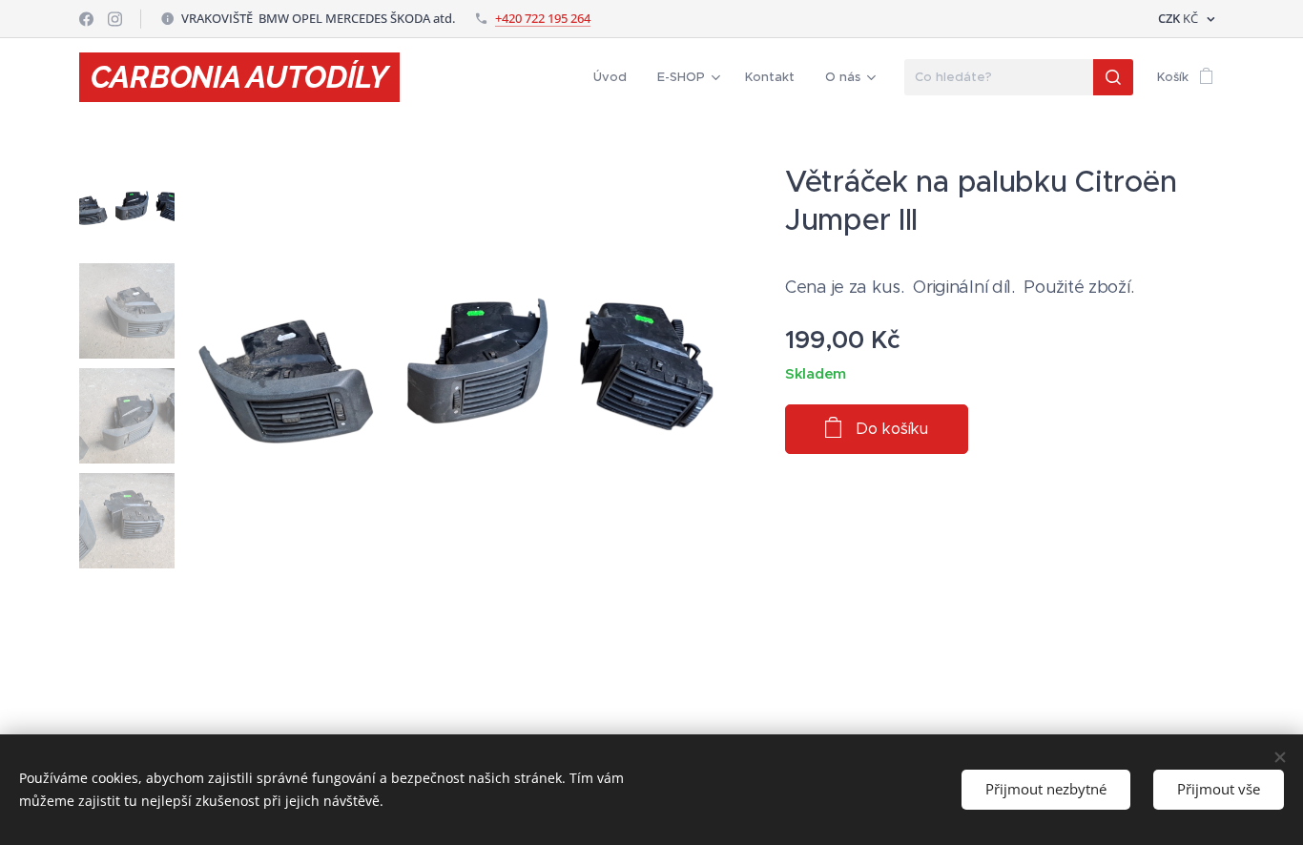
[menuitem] (615, 77)
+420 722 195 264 (542, 18)
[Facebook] (86, 19)
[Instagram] (115, 19)
